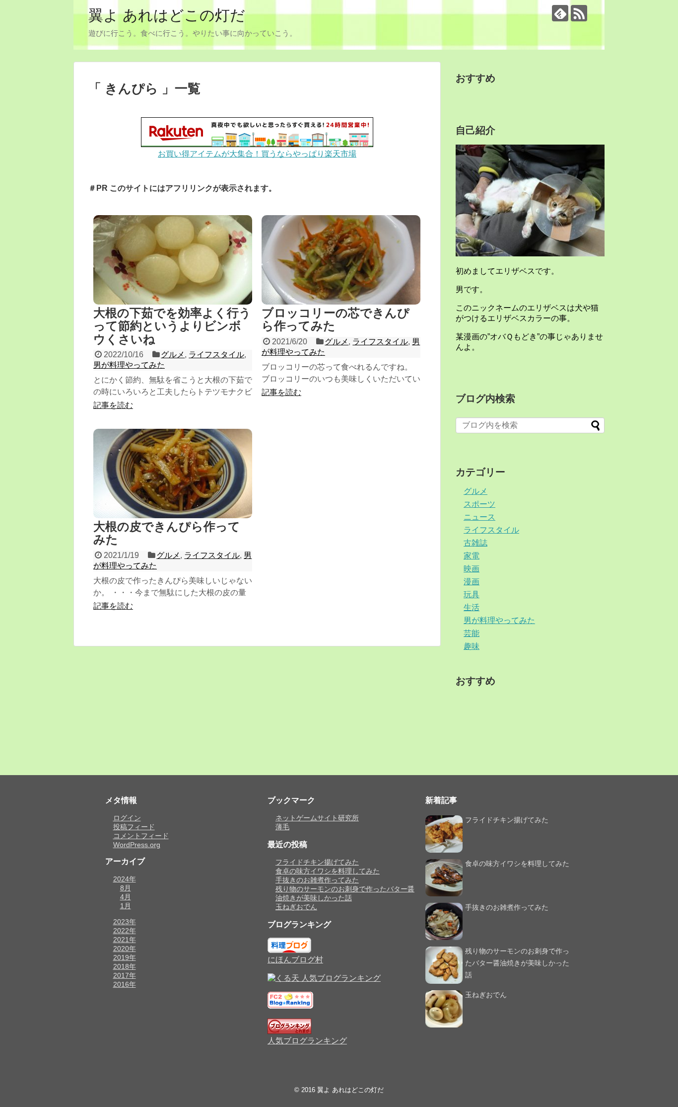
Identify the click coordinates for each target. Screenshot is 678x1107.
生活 (471, 607)
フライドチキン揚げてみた (317, 862)
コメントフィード (141, 836)
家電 (471, 556)
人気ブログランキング (307, 1040)
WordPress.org (136, 845)
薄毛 (282, 827)
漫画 (471, 581)
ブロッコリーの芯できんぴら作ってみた (335, 319)
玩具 (471, 594)
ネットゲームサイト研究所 (317, 818)
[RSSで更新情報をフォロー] (579, 13)
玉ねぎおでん (296, 907)
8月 (125, 888)
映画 (471, 568)
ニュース (479, 517)
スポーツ (479, 504)
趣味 (471, 646)
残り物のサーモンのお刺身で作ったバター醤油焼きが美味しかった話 (517, 963)
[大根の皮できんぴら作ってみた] (172, 473)
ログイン (127, 818)
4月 (125, 897)
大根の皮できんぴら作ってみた (166, 533)
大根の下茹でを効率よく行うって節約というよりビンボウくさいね (172, 326)
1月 (125, 906)
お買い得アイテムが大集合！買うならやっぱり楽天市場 (257, 154)
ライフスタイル (216, 354)
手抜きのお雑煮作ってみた (317, 880)
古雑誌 (475, 543)
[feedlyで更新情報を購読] (560, 13)
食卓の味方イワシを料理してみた (327, 871)
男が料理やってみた (129, 365)
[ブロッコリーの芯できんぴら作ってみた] (341, 260)
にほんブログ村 (295, 959)
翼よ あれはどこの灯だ (166, 15)
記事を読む (113, 405)
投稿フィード (134, 827)
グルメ (173, 354)
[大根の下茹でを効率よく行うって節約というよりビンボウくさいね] (172, 260)
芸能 (471, 633)
